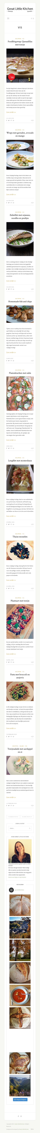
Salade (22, 746)
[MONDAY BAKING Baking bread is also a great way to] (20, 1018)
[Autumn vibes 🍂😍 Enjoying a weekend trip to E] (20, 950)
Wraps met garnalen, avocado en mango (20, 134)
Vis (23, 38)
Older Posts (26, 816)
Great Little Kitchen (19, 1124)
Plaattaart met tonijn (20, 600)
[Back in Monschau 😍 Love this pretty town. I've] (20, 928)
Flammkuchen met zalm (20, 373)
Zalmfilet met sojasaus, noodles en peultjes (20, 217)
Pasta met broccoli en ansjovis (20, 676)
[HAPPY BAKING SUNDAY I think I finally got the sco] (20, 1040)
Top (32, 1129)
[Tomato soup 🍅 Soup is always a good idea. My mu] (20, 995)
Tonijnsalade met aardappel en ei (20, 750)
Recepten (18, 38)
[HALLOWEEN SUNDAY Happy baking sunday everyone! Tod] (20, 905)
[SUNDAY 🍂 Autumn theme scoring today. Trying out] (20, 973)
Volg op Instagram (21, 1099)
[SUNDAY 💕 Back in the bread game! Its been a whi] (20, 1063)
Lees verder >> (11, 112)
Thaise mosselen (20, 536)
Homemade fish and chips (20, 301)
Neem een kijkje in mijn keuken (17, 877)
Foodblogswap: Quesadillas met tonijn (20, 43)
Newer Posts (13, 816)
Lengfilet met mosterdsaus (20, 460)
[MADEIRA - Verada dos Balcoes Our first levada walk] (20, 1085)
